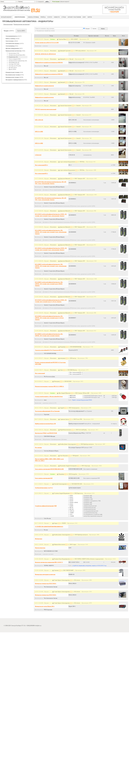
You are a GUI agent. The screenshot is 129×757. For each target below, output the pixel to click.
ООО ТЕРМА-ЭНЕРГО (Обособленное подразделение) (89, 559)
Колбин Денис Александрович (68, 444)
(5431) (12, 46)
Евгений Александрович (60, 484)
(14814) (12, 41)
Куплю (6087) (21, 30)
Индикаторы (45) (13, 57)
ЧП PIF (64, 523)
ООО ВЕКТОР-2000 (76, 484)
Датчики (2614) (13, 67)
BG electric (77, 580)
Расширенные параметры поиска (45, 30)
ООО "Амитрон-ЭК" (79, 178)
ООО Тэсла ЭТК (77, 419)
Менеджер (57, 381)
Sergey (56, 523)
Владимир (62, 347)
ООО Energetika (73, 474)
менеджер (62, 358)
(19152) (12, 38)
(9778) (15, 75)
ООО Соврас (73, 544)
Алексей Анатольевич (65, 105)
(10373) (15, 43)
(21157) (14, 36)
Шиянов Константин (59, 544)
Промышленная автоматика (21, 24)
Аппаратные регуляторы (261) (17, 55)
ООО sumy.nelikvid (80, 50)
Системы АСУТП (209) (15, 66)
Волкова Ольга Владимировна (62, 559)
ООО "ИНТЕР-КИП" (68, 570)
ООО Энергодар (85, 465)
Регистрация (55, 1)
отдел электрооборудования (67, 161)
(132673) (9, 30)
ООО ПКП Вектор (72, 370)
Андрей (62, 408)
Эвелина (56, 570)
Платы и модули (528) (14, 59)
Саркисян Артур (64, 419)
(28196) (14, 77)
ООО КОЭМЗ (67, 381)
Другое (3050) (12, 69)
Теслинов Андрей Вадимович (62, 493)
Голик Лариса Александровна (62, 580)
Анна (61, 370)
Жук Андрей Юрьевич (64, 393)
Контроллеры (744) (14, 53)
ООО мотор (73, 358)
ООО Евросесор (78, 493)
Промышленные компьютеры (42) (18, 60)
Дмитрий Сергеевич (65, 50)
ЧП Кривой (75, 455)
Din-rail (71, 59)
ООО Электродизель (74, 408)
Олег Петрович (64, 455)
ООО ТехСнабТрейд (81, 429)
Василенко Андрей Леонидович (68, 465)
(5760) (16, 79)
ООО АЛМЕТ (74, 39)
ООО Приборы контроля (87, 444)
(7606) (15, 51)
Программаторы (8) (14, 62)
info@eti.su (38, 625)
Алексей (78, 105)
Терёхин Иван (62, 39)
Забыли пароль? (64, 1)
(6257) (14, 48)
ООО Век (82, 161)
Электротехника (7, 24)
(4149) (14, 72)
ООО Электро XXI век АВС (82, 393)
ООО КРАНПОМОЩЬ (75, 347)
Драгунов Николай (65, 178)
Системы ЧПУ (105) (14, 64)
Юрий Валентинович (65, 429)
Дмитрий (62, 59)
